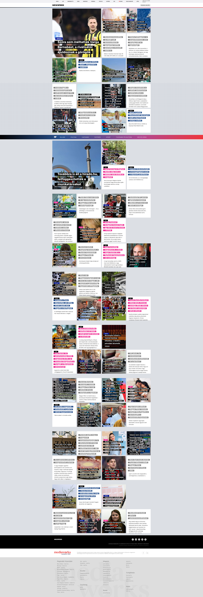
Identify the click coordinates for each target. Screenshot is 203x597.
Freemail (93, 1)
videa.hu (128, 579)
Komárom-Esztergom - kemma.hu (65, 584)
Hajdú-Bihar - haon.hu (62, 579)
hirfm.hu (128, 591)
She (114, 1)
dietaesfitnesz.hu (107, 579)
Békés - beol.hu (61, 567)
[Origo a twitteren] (136, 539)
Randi (121, 1)
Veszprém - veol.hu (85, 563)
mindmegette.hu (107, 575)
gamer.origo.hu (107, 569)
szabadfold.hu (83, 575)
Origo (57, 1)
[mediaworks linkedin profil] (147, 552)
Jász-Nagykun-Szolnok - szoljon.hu (66, 582)
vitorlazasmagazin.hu (108, 580)
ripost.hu (128, 561)
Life (63, 1)
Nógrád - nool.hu (61, 586)
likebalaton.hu (106, 571)
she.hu (127, 567)
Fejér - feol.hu (60, 575)
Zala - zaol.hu (83, 565)
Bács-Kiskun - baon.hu (62, 563)
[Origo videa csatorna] (142, 539)
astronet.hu (106, 563)
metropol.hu (129, 563)
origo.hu (82, 579)
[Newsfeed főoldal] (58, 539)
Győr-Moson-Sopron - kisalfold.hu (65, 577)
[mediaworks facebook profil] (143, 552)
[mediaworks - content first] (62, 553)
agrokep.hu (83, 589)
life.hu (127, 565)
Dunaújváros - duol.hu (62, 573)
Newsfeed (85, 1)
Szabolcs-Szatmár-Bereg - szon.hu (66, 590)
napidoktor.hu (106, 573)
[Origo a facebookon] (133, 539)
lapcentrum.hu (129, 581)
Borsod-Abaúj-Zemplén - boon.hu (65, 569)
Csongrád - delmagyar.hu (63, 571)
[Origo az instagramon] (139, 539)
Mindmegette (70, 1)
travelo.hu (105, 577)
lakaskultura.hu (107, 567)
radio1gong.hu (129, 589)
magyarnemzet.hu (84, 573)
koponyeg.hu (129, 577)
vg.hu (81, 587)
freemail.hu (129, 575)
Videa (78, 1)
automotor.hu (106, 565)
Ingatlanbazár (129, 1)
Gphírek (108, 1)
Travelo (101, 1)
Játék (138, 1)
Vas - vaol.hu (83, 561)
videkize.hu (106, 582)
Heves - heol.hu (61, 580)
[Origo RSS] (145, 539)
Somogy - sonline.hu (62, 588)
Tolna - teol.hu (60, 592)
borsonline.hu (106, 592)
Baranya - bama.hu (62, 565)
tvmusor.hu (106, 584)
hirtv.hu (82, 577)
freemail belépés (145, 5)
